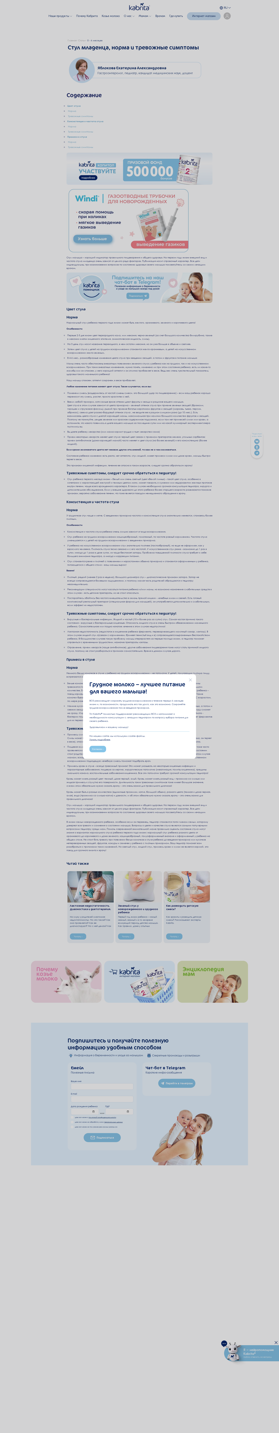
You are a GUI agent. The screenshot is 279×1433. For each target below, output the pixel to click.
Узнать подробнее (99, 739)
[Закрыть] (190, 680)
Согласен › (97, 749)
